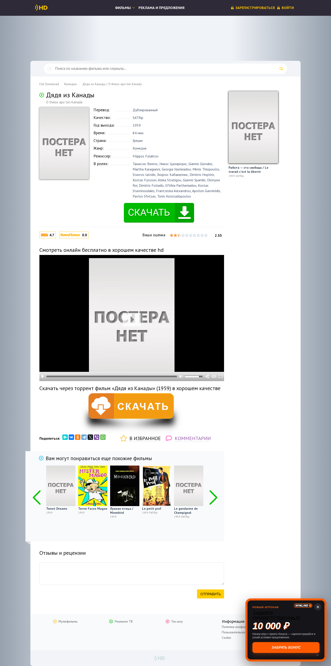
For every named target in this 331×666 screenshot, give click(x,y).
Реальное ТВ (124, 621)
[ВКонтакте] (71, 437)
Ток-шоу (177, 621)
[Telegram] (84, 437)
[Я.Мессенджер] (65, 437)
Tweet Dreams (56, 509)
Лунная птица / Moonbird (121, 511)
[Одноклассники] (77, 437)
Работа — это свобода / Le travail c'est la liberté (248, 170)
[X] (90, 437)
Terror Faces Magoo (92, 509)
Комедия (139, 148)
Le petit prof (151, 509)
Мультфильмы (68, 621)
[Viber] (96, 437)
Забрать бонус (286, 647)
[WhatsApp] (103, 437)
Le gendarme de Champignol (186, 511)
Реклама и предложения (161, 7)
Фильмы (123, 7)
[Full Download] (48, 8)
